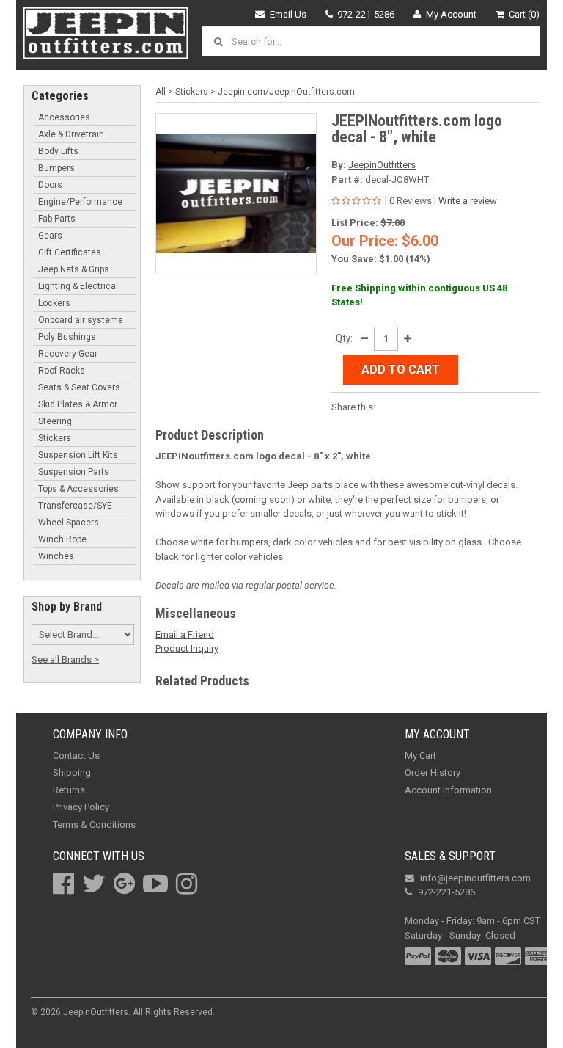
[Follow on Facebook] (63, 883)
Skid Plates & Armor (77, 404)
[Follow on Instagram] (186, 883)
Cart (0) (524, 14)
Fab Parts (57, 219)
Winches (56, 556)
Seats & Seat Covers (79, 387)
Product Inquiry (186, 648)
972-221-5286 (365, 14)
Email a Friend (184, 634)
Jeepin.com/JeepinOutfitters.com (286, 92)
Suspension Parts (73, 472)
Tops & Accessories (78, 489)
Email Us (288, 14)
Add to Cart (400, 369)
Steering (55, 421)
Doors (50, 185)
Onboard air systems (80, 320)
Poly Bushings (67, 337)
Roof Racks (61, 370)
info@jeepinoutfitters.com (475, 878)
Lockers (54, 303)
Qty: (344, 338)
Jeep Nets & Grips (73, 269)
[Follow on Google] (124, 883)
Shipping (72, 772)
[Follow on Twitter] (94, 883)
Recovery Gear (67, 354)
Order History (432, 772)
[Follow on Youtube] (155, 883)
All (160, 92)
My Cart (420, 755)
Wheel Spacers (68, 522)
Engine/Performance (80, 202)
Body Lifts (58, 151)
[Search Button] (220, 41)
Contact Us (76, 755)
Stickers (54, 438)
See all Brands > (65, 659)
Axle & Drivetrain (71, 134)
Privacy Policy (81, 806)
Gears (50, 235)
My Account (451, 14)
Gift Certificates (69, 252)
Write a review (467, 200)
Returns (69, 790)
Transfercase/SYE (75, 506)
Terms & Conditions (94, 824)
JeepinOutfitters (382, 164)
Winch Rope (62, 539)
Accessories (64, 117)
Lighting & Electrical (78, 286)
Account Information (448, 790)
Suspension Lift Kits (78, 455)
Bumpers (56, 168)
